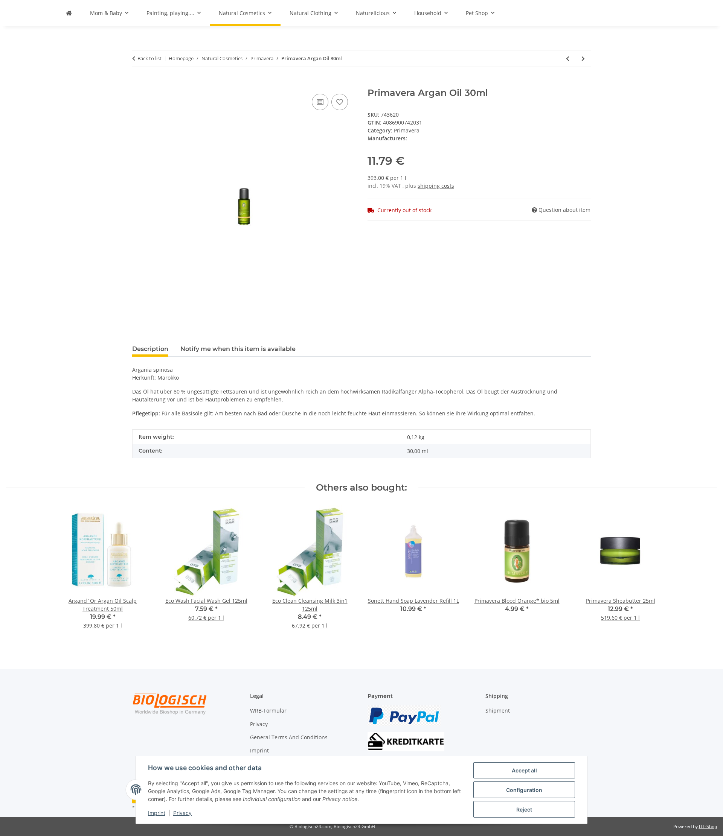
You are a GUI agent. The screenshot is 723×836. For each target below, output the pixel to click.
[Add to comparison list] (320, 102)
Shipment (497, 710)
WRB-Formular (268, 710)
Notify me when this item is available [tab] (238, 349)
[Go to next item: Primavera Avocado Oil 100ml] (583, 58)
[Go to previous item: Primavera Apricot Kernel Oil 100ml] (567, 58)
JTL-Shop (708, 826)
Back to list (149, 58)
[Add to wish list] (339, 102)
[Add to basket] (138, 83)
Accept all (524, 770)
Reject (524, 809)
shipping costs (436, 185)
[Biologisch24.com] (69, 13)
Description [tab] (150, 349)
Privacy (182, 813)
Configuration (524, 790)
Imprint (156, 813)
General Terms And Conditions (289, 737)
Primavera (406, 130)
